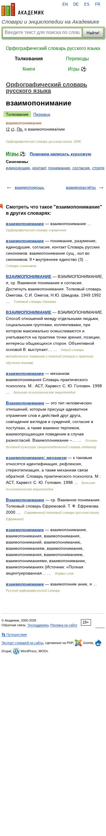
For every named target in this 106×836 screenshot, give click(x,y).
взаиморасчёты (81, 187)
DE (76, 4)
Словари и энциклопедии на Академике (50, 22)
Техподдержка (38, 625)
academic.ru (22, 9)
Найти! (93, 32)
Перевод (41, 114)
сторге (98, 167)
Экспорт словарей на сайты (22, 643)
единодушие (18, 167)
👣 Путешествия (14, 634)
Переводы (77, 58)
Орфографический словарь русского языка (53, 48)
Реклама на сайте (63, 625)
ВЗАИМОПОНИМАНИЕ (28, 276)
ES (87, 4)
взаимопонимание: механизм (36, 457)
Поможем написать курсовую (60, 154)
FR (97, 4)
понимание (59, 167)
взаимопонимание (25, 223)
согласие (81, 167)
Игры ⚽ (77, 68)
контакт (39, 167)
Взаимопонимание (25, 403)
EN (65, 4)
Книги (29, 68)
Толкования (29, 58)
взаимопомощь (29, 187)
